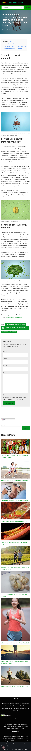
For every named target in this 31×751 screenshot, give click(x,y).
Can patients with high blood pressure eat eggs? (14, 500)
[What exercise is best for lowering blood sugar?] (15, 469)
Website (5, 366)
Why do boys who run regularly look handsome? (14, 686)
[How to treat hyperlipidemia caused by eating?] (15, 511)
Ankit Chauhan (7, 30)
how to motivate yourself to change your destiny (13, 328)
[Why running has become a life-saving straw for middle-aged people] (15, 652)
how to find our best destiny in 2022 (15, 324)
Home (3, 744)
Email (5, 358)
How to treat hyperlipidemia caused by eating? (14, 521)
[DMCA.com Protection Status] (6, 716)
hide (11, 41)
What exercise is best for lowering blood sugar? (14, 480)
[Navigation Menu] (28, 2)
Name (5, 351)
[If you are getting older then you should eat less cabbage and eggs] (15, 446)
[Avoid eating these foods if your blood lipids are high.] (15, 532)
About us (8, 744)
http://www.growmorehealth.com (14, 317)
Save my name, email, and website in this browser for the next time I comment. (14, 398)
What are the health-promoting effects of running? (15, 643)
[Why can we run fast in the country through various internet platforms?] (15, 556)
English (6, 419)
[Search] (22, 7)
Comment (6, 373)
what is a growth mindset (9, 331)
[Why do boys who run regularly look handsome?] (15, 675)
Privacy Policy (5, 746)
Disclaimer (24, 744)
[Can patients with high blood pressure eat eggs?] (13, 490)
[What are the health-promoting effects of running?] (15, 620)
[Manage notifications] (3, 747)
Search (3, 425)
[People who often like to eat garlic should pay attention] (15, 582)
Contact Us (16, 744)
